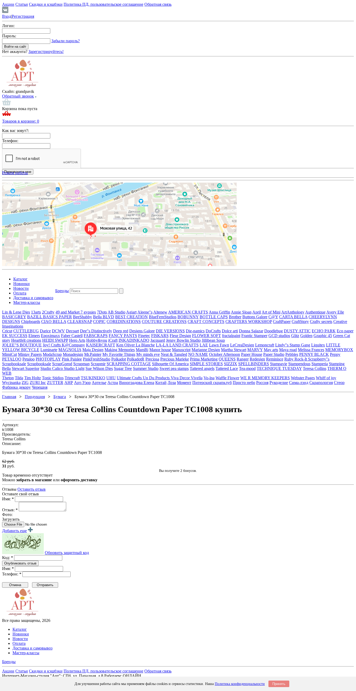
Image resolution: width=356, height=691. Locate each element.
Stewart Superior (25, 368)
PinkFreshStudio (96, 359)
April (256, 312)
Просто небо (244, 382)
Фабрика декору (16, 387)
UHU (111, 378)
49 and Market (68, 312)
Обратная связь (157, 4)
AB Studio (116, 312)
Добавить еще (14, 530)
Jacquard (157, 340)
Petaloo (28, 359)
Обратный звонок (18, 96)
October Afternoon (224, 354)
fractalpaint (231, 335)
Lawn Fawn (219, 345)
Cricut (7, 331)
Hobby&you (96, 340)
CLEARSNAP (79, 321)
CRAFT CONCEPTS (206, 321)
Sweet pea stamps (174, 368)
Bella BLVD (103, 317)
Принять (278, 684)
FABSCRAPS (96, 335)
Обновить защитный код (67, 552)
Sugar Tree (123, 368)
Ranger (243, 359)
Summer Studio (145, 368)
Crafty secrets (321, 321)
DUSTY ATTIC (297, 331)
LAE (204, 345)
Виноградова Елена (136, 382)
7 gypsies (88, 312)
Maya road (288, 349)
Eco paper (345, 331)
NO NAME (198, 354)
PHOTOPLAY (48, 359)
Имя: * (8, 499)
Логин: (8, 25)
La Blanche (145, 345)
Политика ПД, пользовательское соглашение (103, 4)
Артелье (99, 382)
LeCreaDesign (242, 345)
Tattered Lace (227, 368)
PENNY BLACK (314, 354)
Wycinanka (11, 382)
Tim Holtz (32, 378)
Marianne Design (206, 349)
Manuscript (181, 349)
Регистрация (23, 16)
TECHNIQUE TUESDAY (279, 368)
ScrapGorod (62, 364)
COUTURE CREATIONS (164, 321)
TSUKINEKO (93, 378)
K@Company (73, 345)
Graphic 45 (323, 335)
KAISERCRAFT (100, 345)
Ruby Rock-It (296, 359)
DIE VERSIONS (170, 331)
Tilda (19, 378)
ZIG (25, 382)
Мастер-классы (26, 302)
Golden (306, 335)
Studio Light (74, 368)
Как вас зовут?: (15, 130)
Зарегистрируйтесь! (46, 51)
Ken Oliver (126, 345)
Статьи (21, 4)
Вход (6, 16)
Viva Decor (181, 378)
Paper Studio (273, 354)
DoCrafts (213, 331)
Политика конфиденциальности (240, 684)
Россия (262, 382)
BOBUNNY (188, 317)
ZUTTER (55, 382)
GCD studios (279, 335)
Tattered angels (202, 368)
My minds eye (148, 354)
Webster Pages (303, 378)
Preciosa (152, 359)
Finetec (144, 335)
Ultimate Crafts (130, 378)
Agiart (131, 312)
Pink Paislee (72, 359)
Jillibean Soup (213, 340)
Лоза (172, 382)
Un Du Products (157, 378)
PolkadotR (135, 359)
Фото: (7, 514)
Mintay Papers (30, 354)
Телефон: (10, 141)
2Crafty (48, 312)
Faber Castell (72, 335)
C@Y (273, 317)
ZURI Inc (38, 382)
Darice (45, 331)
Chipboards (30, 321)
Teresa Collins (314, 368)
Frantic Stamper (254, 335)
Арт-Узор (82, 382)
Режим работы (15, 173)
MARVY (255, 349)
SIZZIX (230, 364)
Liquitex (318, 345)
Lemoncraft (264, 345)
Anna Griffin (219, 312)
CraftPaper (282, 321)
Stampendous (299, 364)
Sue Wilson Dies (99, 368)
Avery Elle (335, 312)
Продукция (35, 396)
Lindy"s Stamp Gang (292, 345)
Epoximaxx (50, 335)
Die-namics (195, 331)
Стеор (339, 382)
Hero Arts (77, 340)
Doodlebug (273, 331)
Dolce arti (230, 331)
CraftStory (300, 321)
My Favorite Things (118, 354)
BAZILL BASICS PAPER (49, 317)
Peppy (335, 354)
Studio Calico (52, 368)
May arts (271, 349)
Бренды (62, 291)
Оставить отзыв (31, 489)
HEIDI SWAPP (55, 340)
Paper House (251, 354)
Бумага (59, 396)
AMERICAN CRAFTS (188, 312)
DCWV (58, 331)
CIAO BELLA (53, 321)
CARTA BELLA (293, 317)
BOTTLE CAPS (214, 317)
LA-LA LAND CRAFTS (177, 345)
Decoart (72, 331)
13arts (36, 312)
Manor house (160, 349)
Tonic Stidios (53, 378)
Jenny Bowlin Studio (183, 340)
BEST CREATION (131, 317)
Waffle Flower (227, 378)
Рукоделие (278, 382)
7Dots (102, 312)
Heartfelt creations (26, 340)
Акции (8, 4)
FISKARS (160, 335)
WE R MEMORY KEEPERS (265, 378)
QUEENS (227, 359)
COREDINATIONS (124, 321)
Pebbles (291, 354)
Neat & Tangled (174, 354)
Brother (235, 317)
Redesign (257, 359)
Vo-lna (209, 378)
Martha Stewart (233, 349)
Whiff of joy (326, 378)
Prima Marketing (204, 359)
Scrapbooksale (14, 364)
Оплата (19, 293)
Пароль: (9, 36)
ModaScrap (52, 354)
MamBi (142, 349)
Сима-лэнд (298, 382)
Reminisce (274, 359)
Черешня (39, 387)
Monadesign (73, 354)
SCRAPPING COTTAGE (129, 364)
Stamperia (319, 364)
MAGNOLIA (69, 349)
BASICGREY (14, 317)
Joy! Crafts (52, 345)
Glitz (295, 335)
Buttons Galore (254, 317)
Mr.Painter (92, 354)
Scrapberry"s (318, 359)
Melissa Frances (311, 349)
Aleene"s (144, 312)
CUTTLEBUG (26, 331)
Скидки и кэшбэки (46, 4)
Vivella (196, 378)
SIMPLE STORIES (206, 364)
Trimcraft (72, 378)
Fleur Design (180, 335)
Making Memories (120, 349)
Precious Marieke (174, 359)
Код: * (7, 557)
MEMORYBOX (339, 349)
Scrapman (81, 364)
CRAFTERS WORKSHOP (248, 321)
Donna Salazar (251, 331)
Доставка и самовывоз (33, 298)
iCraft (113, 340)
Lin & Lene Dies (16, 312)
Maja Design (92, 349)
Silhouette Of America (170, 364)
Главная (9, 396)
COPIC (99, 321)
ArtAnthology (292, 312)
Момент (184, 382)
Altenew (160, 312)
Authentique (315, 312)
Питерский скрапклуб (212, 382)
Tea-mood (247, 368)
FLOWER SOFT (206, 335)
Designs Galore (142, 331)
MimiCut (9, 354)
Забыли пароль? (65, 41)
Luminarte (48, 349)
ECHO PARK (324, 331)
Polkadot (118, 359)
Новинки (21, 283)
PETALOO (11, 359)
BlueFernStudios (162, 317)
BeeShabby (82, 317)
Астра (112, 382)
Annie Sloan (241, 312)
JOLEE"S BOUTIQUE (22, 345)
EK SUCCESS (14, 335)
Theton (8, 378)
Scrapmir (98, 364)
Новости (21, 288)
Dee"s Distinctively (96, 331)
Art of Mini (271, 312)
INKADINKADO (134, 340)
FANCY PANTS (123, 335)
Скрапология (321, 382)
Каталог (20, 279)
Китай (161, 382)
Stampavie (278, 364)
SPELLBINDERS (253, 364)
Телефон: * (11, 574)
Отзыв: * (10, 510)
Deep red (120, 331)
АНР (68, 382)
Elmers (34, 335)
